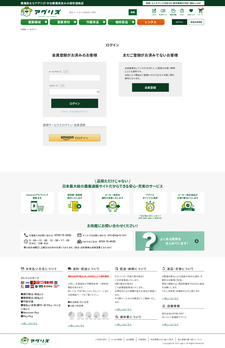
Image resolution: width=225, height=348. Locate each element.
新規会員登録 (196, 22)
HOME (23, 29)
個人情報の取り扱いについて (190, 339)
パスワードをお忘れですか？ (74, 111)
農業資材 (63, 22)
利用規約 (142, 339)
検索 (133, 12)
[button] (74, 137)
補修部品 (121, 22)
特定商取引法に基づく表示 (162, 339)
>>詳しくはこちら (29, 323)
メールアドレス (57, 71)
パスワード (55, 85)
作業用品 (92, 22)
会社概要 (130, 339)
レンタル (151, 22)
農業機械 (34, 22)
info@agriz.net (117, 235)
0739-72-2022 (62, 235)
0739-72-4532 (107, 241)
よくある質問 (116, 339)
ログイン (179, 22)
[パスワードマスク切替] (98, 92)
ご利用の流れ (101, 339)
